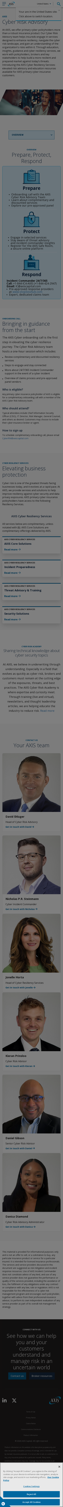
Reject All (31, 1494)
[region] (31, 1484)
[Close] (59, 1466)
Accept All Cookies (31, 1502)
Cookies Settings (31, 1486)
